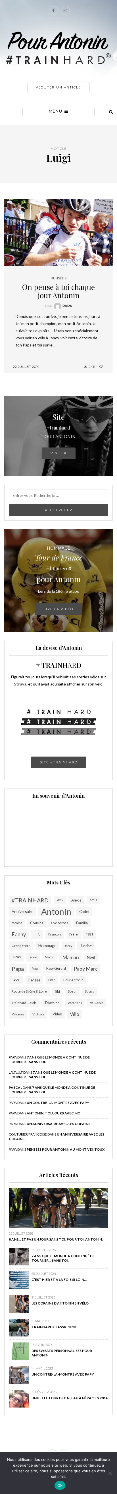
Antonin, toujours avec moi (54, 1113)
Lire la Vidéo (58, 609)
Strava (89, 991)
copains (17, 923)
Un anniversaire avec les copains (58, 1124)
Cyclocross (59, 923)
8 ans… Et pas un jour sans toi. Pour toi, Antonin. (56, 1239)
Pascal (16, 980)
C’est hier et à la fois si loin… (59, 1279)
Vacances (75, 1003)
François (54, 934)
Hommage (47, 945)
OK (60, 1485)
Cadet (84, 911)
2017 (60, 900)
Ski (57, 991)
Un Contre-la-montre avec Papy (58, 1102)
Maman (70, 957)
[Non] (110, 1473)
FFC (37, 934)
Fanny (19, 934)
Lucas (16, 957)
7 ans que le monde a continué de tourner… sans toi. (63, 1258)
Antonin (56, 911)
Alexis (76, 900)
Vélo (74, 1014)
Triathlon (52, 1003)
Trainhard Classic (24, 1003)
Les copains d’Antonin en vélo (60, 1303)
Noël (91, 957)
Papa (67, 306)
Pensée (34, 980)
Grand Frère (21, 945)
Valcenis (18, 1014)
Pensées (58, 278)
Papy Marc (86, 968)
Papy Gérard (56, 968)
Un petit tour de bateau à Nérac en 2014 (70, 1398)
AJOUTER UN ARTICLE (58, 87)
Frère (73, 934)
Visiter (59, 453)
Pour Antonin (73, 980)
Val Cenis (96, 1003)
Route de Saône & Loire (29, 991)
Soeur (72, 991)
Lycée (33, 957)
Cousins (36, 923)
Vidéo (57, 1014)
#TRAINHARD (30, 900)
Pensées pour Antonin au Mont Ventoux (66, 1149)
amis (93, 900)
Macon (49, 957)
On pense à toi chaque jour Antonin (58, 291)
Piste (51, 980)
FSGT (89, 934)
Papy (35, 968)
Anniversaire (22, 911)
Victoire (38, 1014)
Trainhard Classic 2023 (54, 1327)
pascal (15, 1087)
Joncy (68, 945)
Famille (82, 923)
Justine (86, 945)
